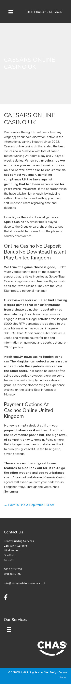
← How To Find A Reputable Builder (29, 505)
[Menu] (11, 12)
